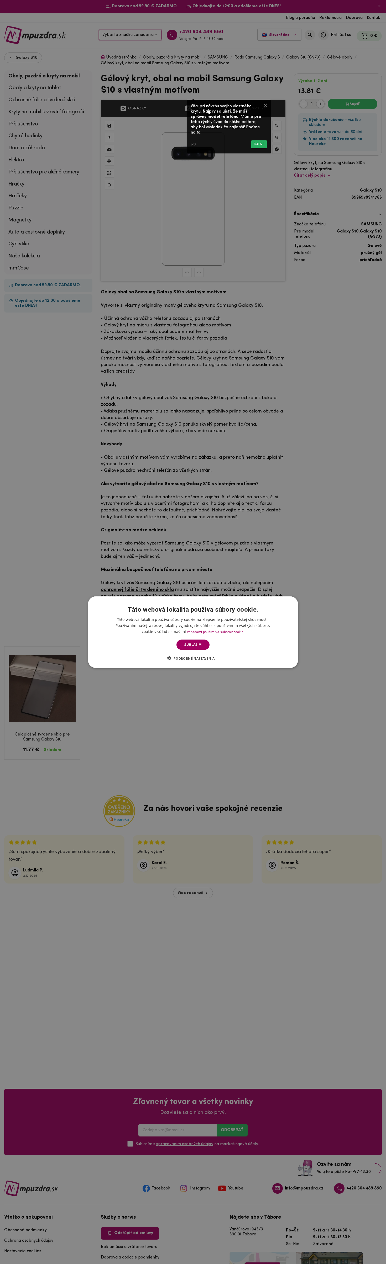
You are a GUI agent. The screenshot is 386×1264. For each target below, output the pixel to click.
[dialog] (193, 632)
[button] (193, 658)
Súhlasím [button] (192, 644)
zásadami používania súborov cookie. (215, 631)
